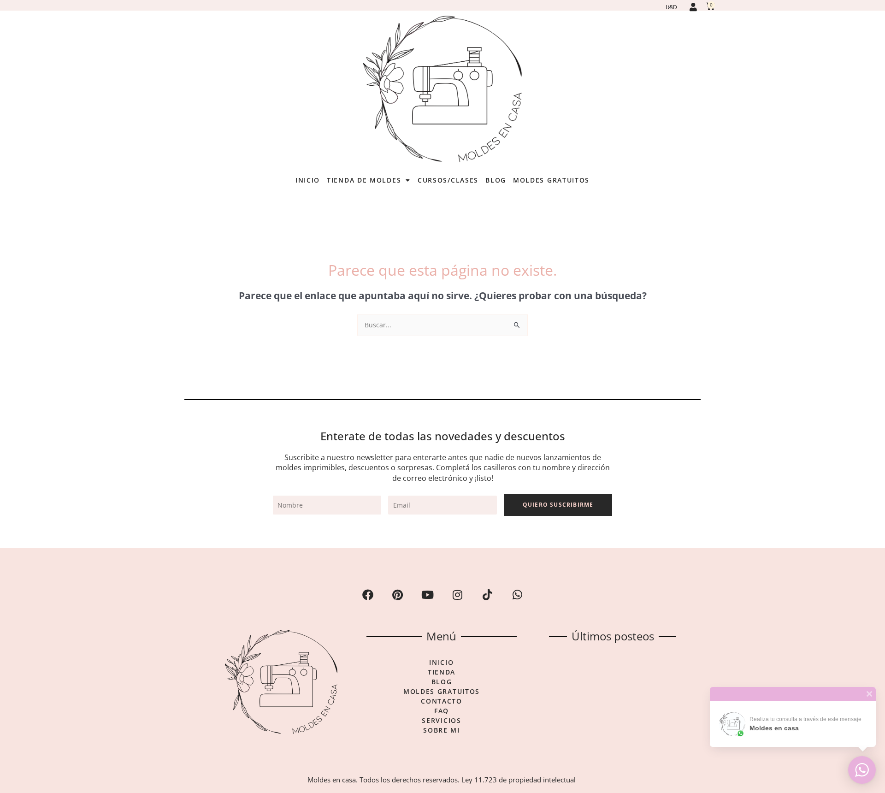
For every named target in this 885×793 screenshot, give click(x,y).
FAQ (441, 711)
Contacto (441, 701)
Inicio (307, 180)
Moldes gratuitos (551, 180)
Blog (495, 180)
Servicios (441, 720)
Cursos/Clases (448, 180)
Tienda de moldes (364, 180)
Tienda (441, 672)
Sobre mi (441, 730)
